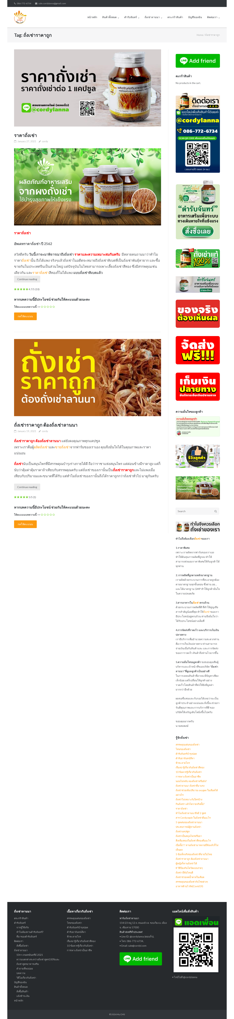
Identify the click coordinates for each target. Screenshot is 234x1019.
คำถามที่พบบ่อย (24, 968)
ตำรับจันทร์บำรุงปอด (186, 753)
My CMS (121, 1014)
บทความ (20, 973)
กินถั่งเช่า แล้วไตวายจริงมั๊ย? (190, 804)
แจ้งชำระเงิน (22, 995)
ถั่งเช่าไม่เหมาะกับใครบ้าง (189, 799)
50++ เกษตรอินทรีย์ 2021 (29, 954)
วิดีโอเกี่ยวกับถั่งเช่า (26, 977)
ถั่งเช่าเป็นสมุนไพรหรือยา (189, 836)
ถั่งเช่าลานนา (152, 17)
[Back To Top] (224, 1010)
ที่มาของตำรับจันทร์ (26, 936)
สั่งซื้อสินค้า (22, 991)
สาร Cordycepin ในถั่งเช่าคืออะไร (193, 817)
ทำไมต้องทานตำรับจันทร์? (30, 932)
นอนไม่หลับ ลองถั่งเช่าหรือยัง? (191, 781)
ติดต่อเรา (212, 17)
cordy (45, 141)
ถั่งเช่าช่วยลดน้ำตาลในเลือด (190, 877)
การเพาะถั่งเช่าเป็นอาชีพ (188, 776)
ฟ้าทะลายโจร (183, 762)
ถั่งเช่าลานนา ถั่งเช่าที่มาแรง (190, 785)
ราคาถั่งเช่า (25, 135)
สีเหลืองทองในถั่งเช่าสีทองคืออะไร (193, 840)
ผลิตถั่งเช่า (41, 447)
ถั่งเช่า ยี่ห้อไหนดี (184, 872)
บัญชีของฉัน (195, 17)
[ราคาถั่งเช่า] (87, 88)
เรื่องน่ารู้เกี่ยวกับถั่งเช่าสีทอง (190, 767)
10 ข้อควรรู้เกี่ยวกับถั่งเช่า (189, 772)
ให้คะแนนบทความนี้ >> (27, 306)
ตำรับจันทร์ (130, 17)
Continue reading (27, 279)
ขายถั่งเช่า (62, 447)
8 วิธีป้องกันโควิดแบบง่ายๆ (189, 868)
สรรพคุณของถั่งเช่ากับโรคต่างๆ (192, 881)
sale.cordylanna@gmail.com (52, 3)
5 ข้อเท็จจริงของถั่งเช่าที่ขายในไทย (194, 854)
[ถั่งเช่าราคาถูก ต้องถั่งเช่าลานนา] (87, 377)
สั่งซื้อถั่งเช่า (22, 945)
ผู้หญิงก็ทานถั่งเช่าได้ (186, 863)
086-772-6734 (24, 3)
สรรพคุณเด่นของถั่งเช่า (187, 744)
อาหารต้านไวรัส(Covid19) (189, 886)
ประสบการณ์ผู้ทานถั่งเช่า (188, 826)
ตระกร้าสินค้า (175, 17)
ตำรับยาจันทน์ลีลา (185, 758)
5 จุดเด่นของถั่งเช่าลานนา (189, 822)
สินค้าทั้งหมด (109, 17)
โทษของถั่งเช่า (183, 749)
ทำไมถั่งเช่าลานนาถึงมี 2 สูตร (191, 813)
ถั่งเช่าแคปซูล (183, 831)
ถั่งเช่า (26, 260)
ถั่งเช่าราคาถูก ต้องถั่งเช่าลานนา (46, 424)
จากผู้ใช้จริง (22, 927)
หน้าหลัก (92, 17)
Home (200, 34)
